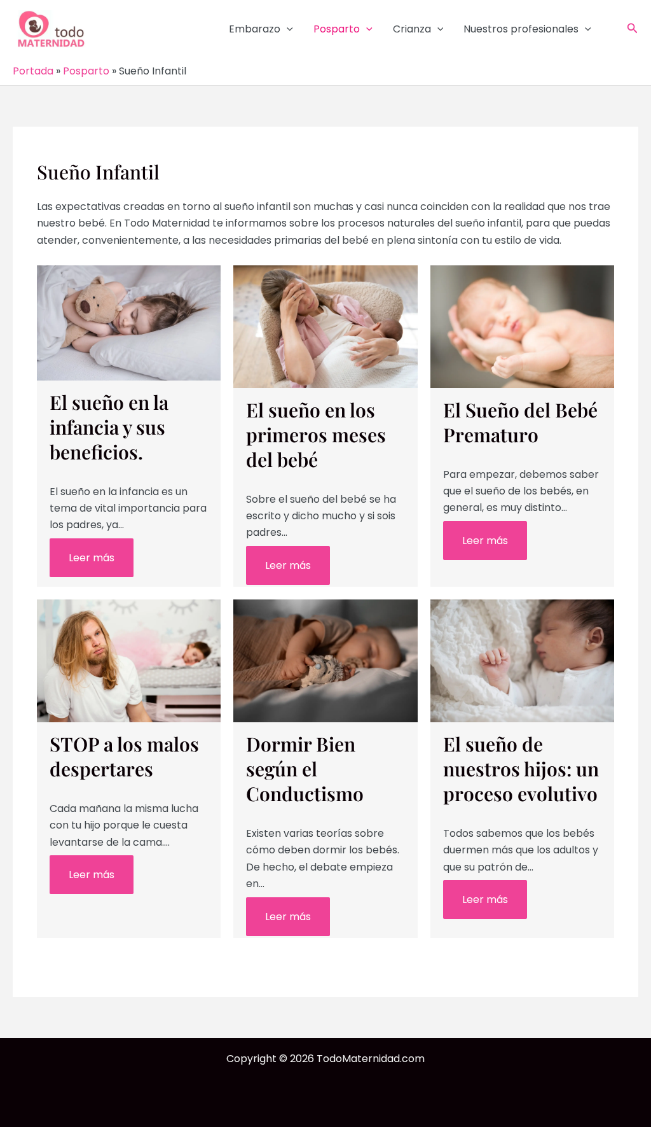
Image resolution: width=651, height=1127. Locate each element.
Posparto (336, 29)
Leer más (91, 557)
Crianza (412, 29)
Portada (33, 71)
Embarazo (254, 29)
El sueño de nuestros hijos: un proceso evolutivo (521, 768)
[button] (286, 29)
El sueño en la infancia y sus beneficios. (109, 427)
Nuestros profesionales (521, 29)
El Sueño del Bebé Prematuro (520, 422)
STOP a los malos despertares (124, 756)
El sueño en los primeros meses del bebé (316, 434)
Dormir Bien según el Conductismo (305, 768)
